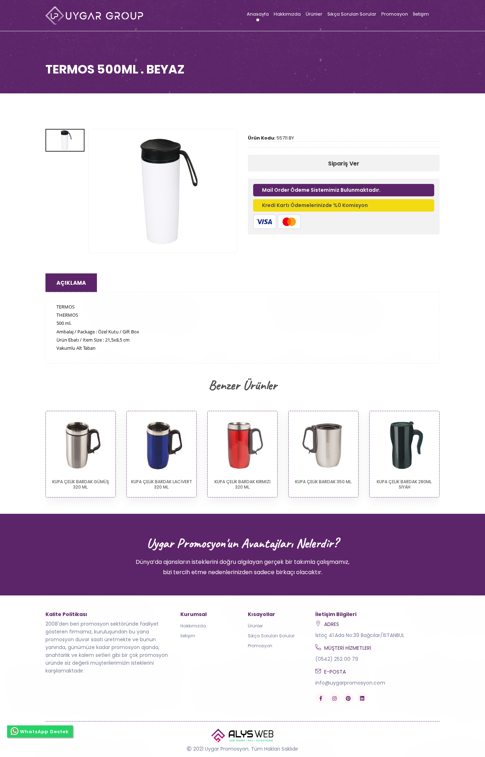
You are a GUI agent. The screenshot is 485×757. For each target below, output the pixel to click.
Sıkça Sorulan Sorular (351, 14)
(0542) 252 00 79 (336, 659)
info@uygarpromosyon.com (350, 682)
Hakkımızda (287, 14)
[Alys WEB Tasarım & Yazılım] (243, 735)
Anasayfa (258, 14)
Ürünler (314, 14)
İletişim (421, 14)
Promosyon (394, 14)
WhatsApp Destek (44, 731)
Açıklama (71, 283)
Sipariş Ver (343, 163)
